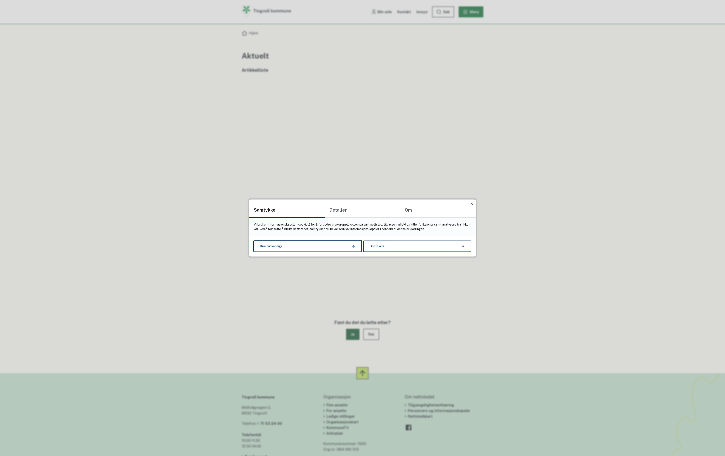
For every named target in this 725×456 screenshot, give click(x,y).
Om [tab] (408, 210)
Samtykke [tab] (264, 210)
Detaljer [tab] (338, 210)
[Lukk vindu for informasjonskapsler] (471, 203)
